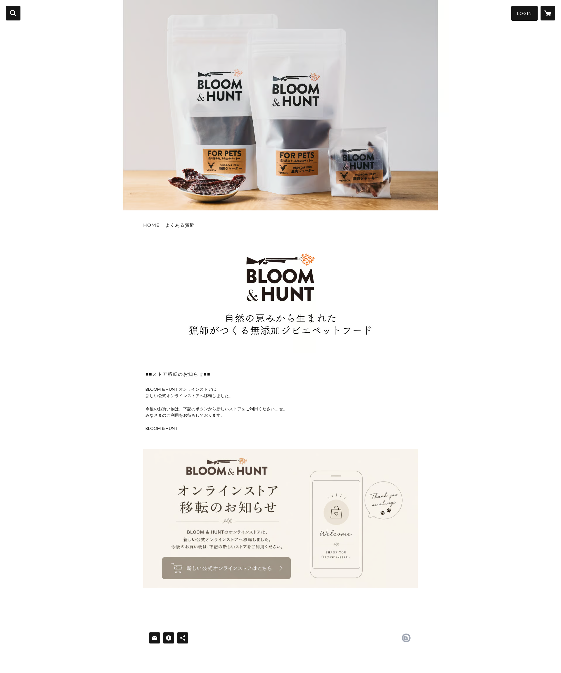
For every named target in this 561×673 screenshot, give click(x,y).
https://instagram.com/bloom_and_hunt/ (406, 638)
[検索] (13, 13)
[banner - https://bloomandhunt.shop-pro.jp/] (280, 518)
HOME (151, 225)
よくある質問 (180, 225)
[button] (524, 13)
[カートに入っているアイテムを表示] (548, 13)
